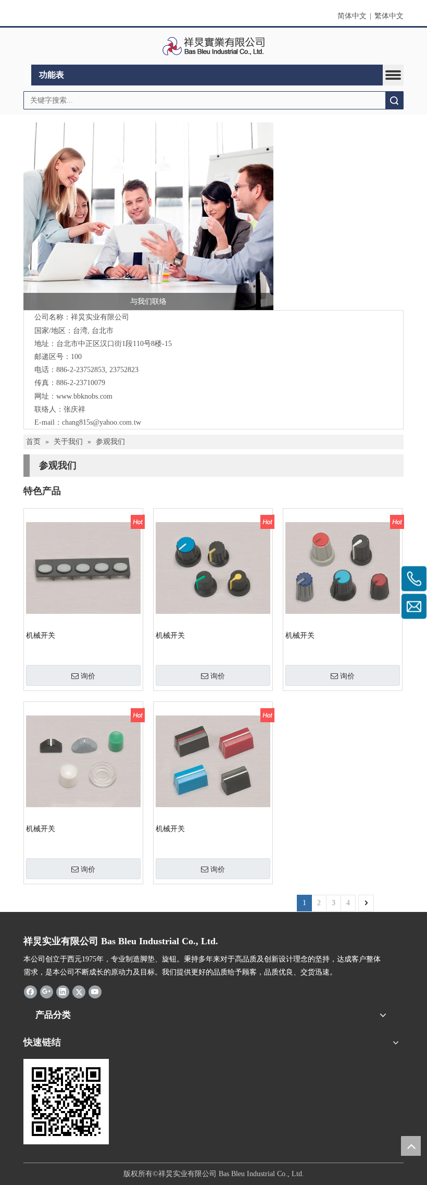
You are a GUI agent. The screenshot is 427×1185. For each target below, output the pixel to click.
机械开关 (40, 635)
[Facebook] (30, 991)
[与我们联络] (148, 216)
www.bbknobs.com (84, 396)
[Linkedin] (62, 991)
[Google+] (46, 991)
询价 (88, 676)
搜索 (394, 100)
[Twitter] (78, 991)
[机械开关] (83, 567)
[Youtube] (95, 991)
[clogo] (213, 46)
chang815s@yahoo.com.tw (101, 422)
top (411, 1146)
